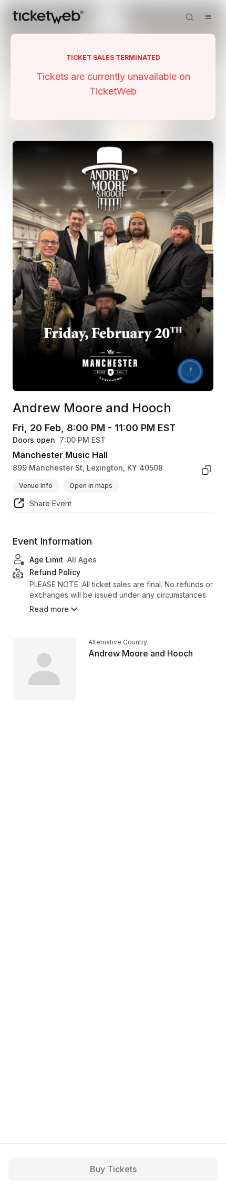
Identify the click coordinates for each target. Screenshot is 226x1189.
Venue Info (36, 485)
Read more (49, 608)
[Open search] (189, 17)
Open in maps (90, 485)
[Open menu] (208, 17)
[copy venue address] (206, 470)
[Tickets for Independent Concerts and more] (48, 16)
